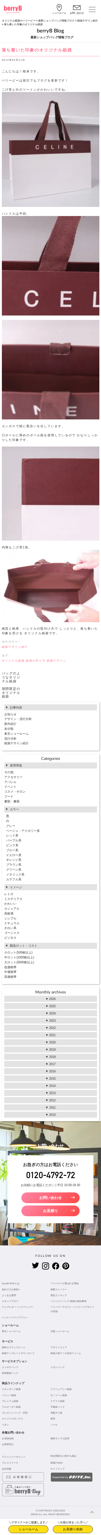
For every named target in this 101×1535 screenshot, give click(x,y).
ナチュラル (11, 923)
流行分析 (10, 738)
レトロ (8, 894)
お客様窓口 (8, 1444)
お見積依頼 (8, 1438)
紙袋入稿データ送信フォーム (65, 1353)
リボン (5, 1424)
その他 (8, 772)
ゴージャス (11, 933)
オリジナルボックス (12, 1418)
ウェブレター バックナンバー (17, 1307)
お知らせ (10, 714)
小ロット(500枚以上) (18, 952)
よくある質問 (9, 1295)
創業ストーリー (58, 1289)
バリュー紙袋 (9, 1395)
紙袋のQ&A (56, 1462)
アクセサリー (13, 777)
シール (54, 1424)
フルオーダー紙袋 (11, 1407)
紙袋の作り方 (36, 660)
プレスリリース (10, 1462)
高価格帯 (10, 976)
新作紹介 (10, 724)
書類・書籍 (11, 801)
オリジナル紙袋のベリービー (18, 20)
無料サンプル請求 (59, 1438)
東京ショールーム (16, 733)
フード (8, 796)
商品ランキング (58, 1295)
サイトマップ (57, 1469)
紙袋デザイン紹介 (87, 20)
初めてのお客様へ (11, 1289)
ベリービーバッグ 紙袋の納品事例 (68, 1301)
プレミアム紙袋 (10, 1401)
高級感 (8, 913)
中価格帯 (10, 972)
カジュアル (11, 908)
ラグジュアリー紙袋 (61, 1389)
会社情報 (6, 1469)
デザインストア (58, 1347)
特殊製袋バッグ (10, 1373)
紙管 (52, 1418)
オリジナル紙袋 (13, 660)
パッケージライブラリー (15, 1317)
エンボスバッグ (10, 1367)
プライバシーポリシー (13, 1457)
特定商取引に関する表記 (63, 1456)
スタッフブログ (10, 1301)
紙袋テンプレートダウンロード (18, 1353)
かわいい (10, 903)
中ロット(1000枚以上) (19, 957)
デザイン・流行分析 (18, 719)
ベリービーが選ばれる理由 (64, 1283)
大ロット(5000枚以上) (19, 962)
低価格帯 (10, 967)
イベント (10, 786)
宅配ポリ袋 (56, 1412)
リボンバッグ (57, 1367)
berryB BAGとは (10, 1283)
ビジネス (10, 937)
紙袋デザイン (56, 660)
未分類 (8, 728)
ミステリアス (13, 899)
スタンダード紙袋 (11, 1389)
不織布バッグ (57, 1407)
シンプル (10, 918)
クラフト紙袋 (57, 1401)
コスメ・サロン (15, 791)
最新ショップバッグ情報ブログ (56, 20)
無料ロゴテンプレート (13, 1347)
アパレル (10, 782)
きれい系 (10, 928)
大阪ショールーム (59, 1331)
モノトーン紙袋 (58, 1395)
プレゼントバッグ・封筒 (15, 1412)
